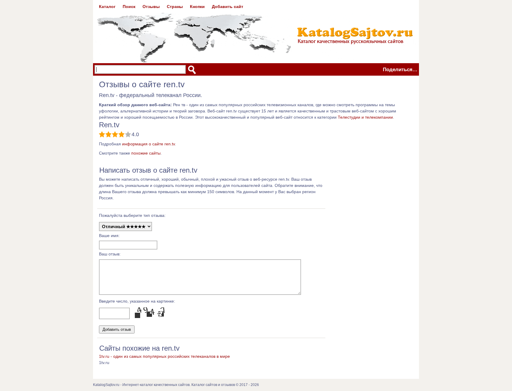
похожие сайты (146, 153)
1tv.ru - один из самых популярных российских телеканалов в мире (164, 356)
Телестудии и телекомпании (365, 117)
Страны (175, 6)
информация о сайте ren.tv (148, 144)
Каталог (107, 6)
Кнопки (197, 6)
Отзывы (151, 6)
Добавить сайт (227, 6)
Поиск (129, 6)
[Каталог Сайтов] (256, 31)
